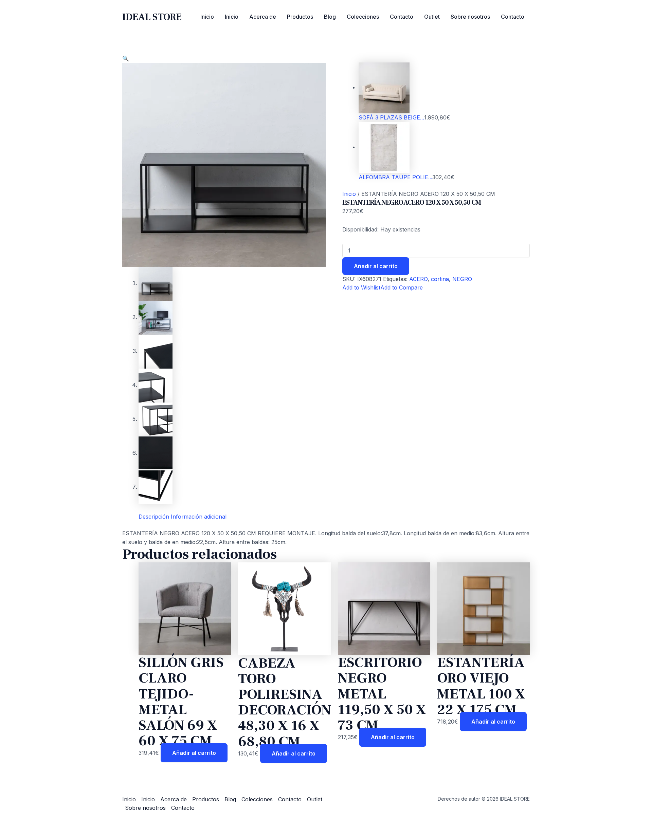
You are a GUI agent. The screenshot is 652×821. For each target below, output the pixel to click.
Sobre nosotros (470, 16)
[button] (125, 58)
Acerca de (262, 16)
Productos (300, 16)
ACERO (418, 279)
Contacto (401, 16)
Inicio (207, 16)
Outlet (432, 16)
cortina (440, 279)
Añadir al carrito (376, 266)
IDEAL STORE (152, 17)
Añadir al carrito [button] (194, 752)
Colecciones (363, 16)
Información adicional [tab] (199, 516)
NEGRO (462, 279)
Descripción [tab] (154, 516)
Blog (330, 16)
